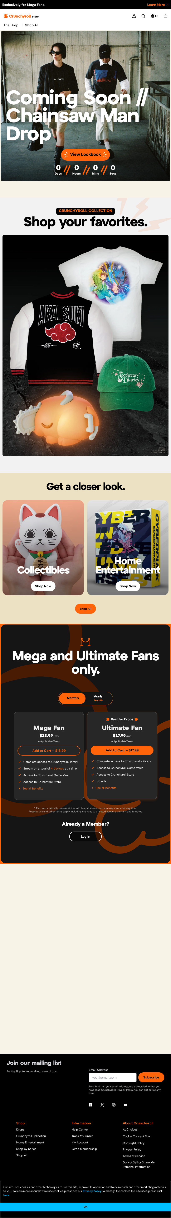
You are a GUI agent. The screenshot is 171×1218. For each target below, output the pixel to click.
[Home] (21, 16)
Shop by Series (26, 1149)
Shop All (31, 25)
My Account (80, 1142)
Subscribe (151, 1077)
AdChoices (130, 1129)
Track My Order (82, 1136)
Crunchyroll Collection (31, 1136)
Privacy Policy (132, 1149)
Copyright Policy (134, 1143)
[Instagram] (114, 1105)
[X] (102, 1105)
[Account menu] (134, 16)
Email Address (98, 1070)
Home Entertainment (30, 1142)
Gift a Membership (84, 1149)
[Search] (143, 16)
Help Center (80, 1129)
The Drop (10, 25)
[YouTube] (126, 1105)
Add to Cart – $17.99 (122, 750)
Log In (85, 836)
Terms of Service (134, 1156)
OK (85, 1207)
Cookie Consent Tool (136, 1136)
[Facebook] (91, 1105)
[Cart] (165, 16)
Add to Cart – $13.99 (49, 750)
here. (6, 1195)
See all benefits (33, 788)
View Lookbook (85, 155)
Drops (20, 1129)
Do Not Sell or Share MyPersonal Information (139, 1165)
